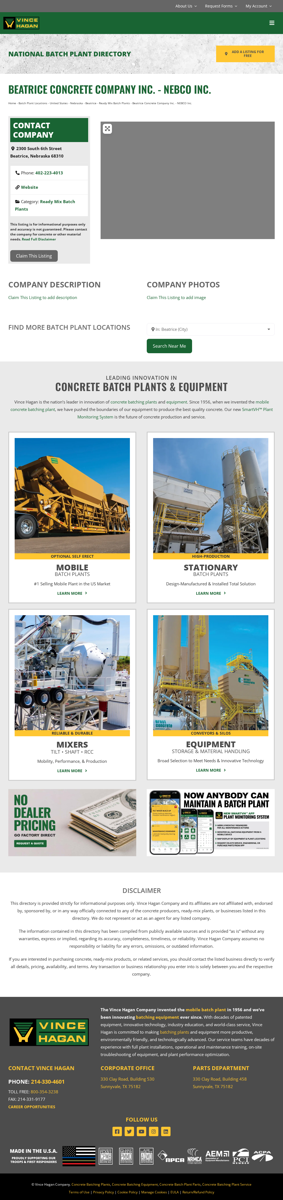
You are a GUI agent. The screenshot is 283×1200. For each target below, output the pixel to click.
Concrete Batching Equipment (135, 1184)
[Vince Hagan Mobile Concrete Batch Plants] (72, 440)
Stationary (211, 569)
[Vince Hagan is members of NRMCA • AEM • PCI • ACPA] (230, 1148)
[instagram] (153, 1131)
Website (29, 187)
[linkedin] (166, 1131)
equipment (176, 402)
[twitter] (129, 1131)
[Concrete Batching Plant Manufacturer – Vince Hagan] (21, 18)
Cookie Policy (127, 1192)
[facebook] (117, 1131)
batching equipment (157, 1017)
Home (12, 103)
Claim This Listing (34, 256)
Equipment (211, 745)
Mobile (72, 569)
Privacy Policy (103, 1192)
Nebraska (76, 103)
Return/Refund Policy (198, 1192)
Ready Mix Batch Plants (114, 103)
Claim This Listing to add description (42, 297)
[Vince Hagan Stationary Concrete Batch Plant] (210, 440)
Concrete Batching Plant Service (226, 1184)
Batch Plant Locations (33, 103)
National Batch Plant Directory (69, 53)
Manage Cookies (154, 1192)
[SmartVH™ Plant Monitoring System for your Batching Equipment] (211, 791)
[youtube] (141, 1131)
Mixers (72, 746)
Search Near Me (169, 346)
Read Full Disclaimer (39, 239)
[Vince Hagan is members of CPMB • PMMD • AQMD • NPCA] (141, 1148)
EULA (175, 1192)
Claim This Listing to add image (176, 297)
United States (59, 103)
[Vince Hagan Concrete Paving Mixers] (72, 617)
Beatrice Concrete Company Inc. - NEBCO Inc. (109, 89)
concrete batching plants (134, 402)
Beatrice (90, 103)
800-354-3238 (44, 1091)
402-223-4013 (49, 172)
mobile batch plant (206, 1009)
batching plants (174, 1032)
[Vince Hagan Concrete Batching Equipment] (210, 617)
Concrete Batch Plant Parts (180, 1184)
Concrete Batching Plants (91, 1184)
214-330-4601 (48, 1081)
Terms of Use (79, 1192)
